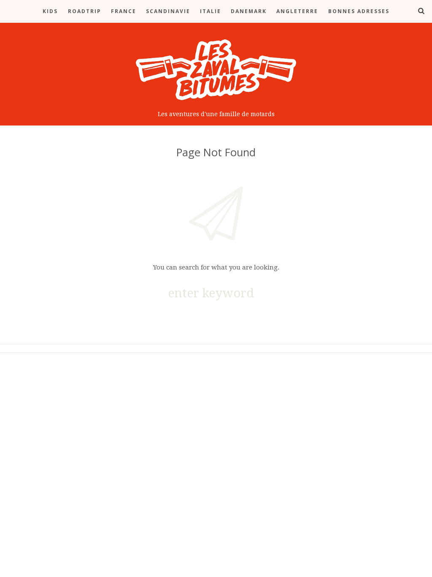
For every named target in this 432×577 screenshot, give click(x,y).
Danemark (249, 11)
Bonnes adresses (358, 11)
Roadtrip (84, 11)
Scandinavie (168, 11)
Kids (50, 11)
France (123, 11)
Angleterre (297, 11)
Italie (210, 11)
